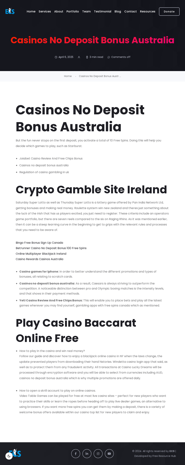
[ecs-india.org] (9, 11)
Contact (130, 11)
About (58, 11)
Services (45, 11)
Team (86, 11)
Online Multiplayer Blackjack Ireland (41, 254)
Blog (118, 11)
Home (31, 11)
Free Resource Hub (164, 456)
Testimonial (102, 11)
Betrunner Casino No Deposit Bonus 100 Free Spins (51, 248)
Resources (147, 11)
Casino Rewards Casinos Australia (39, 259)
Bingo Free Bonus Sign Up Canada (39, 243)
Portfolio (72, 11)
